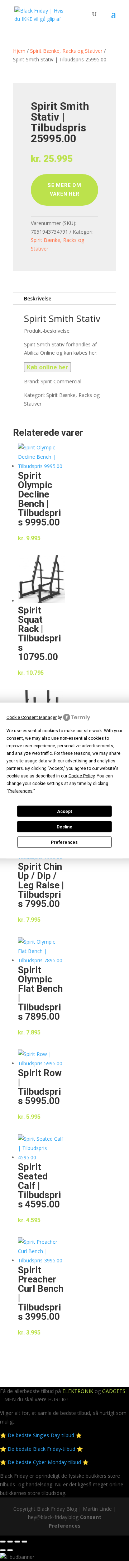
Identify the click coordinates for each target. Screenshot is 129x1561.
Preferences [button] (20, 791)
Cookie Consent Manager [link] (31, 717)
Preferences (64, 842)
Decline (64, 826)
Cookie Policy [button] (81, 776)
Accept (64, 811)
